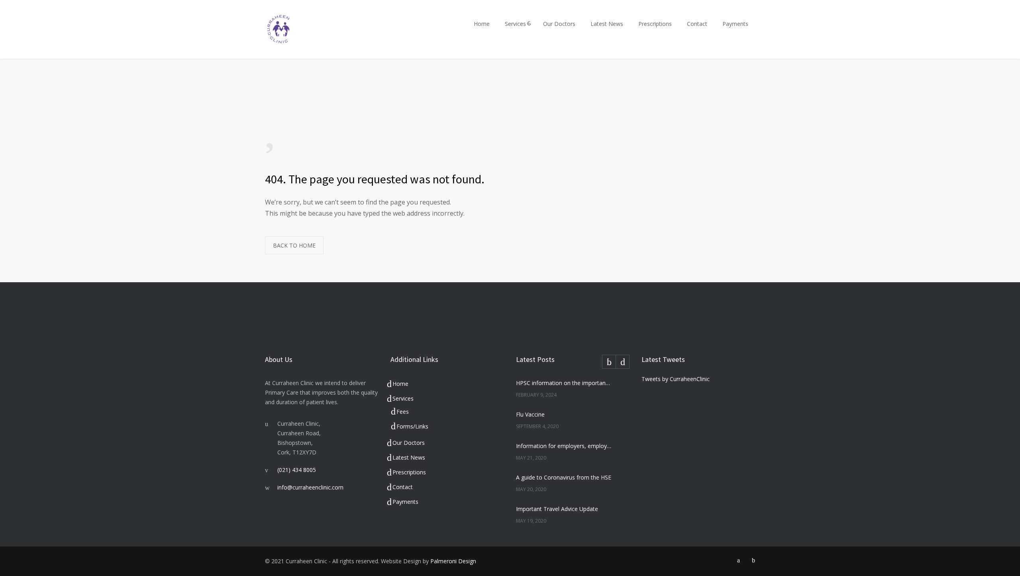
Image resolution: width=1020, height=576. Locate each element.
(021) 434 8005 (296, 470)
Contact (697, 24)
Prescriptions (655, 24)
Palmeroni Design (453, 561)
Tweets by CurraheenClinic (675, 379)
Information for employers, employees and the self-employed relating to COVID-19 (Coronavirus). (564, 446)
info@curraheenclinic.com (310, 487)
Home (482, 24)
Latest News (606, 24)
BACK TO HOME (294, 245)
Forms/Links (412, 426)
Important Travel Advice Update (557, 509)
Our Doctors (559, 24)
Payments (735, 24)
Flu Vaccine (530, 414)
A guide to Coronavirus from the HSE (563, 477)
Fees (402, 411)
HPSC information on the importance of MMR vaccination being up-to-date (564, 383)
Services (515, 24)
